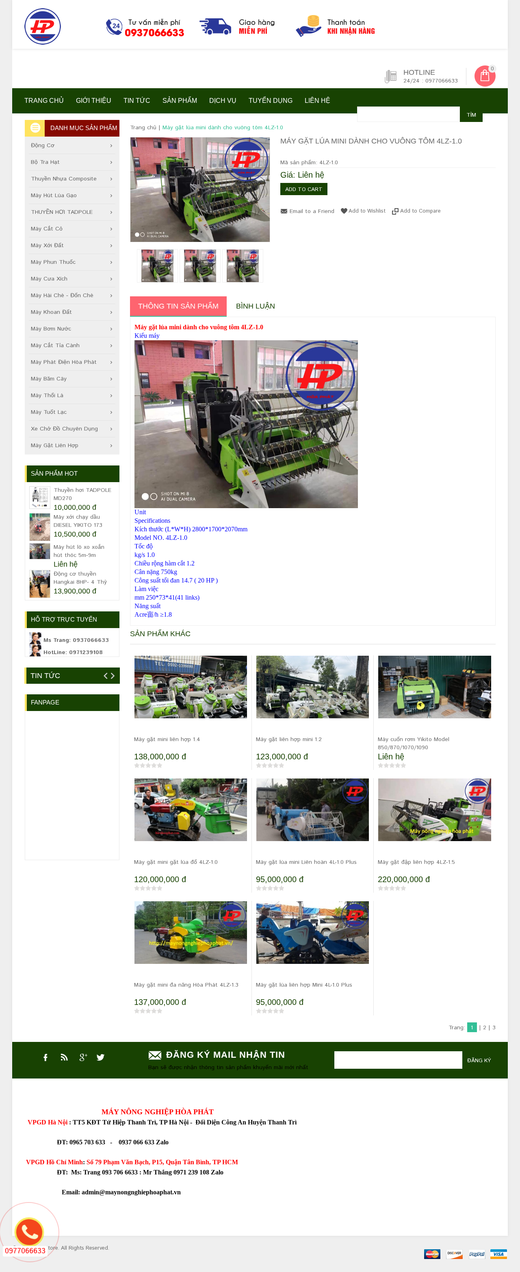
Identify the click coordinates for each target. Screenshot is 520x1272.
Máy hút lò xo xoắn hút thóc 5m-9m (79, 551)
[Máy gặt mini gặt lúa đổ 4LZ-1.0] (190, 816)
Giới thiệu (93, 100)
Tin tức (137, 100)
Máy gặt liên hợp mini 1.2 (289, 739)
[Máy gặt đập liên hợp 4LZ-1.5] (434, 820)
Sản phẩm (179, 100)
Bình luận (255, 306)
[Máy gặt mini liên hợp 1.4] (190, 697)
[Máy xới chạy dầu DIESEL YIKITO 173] (39, 527)
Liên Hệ (317, 100)
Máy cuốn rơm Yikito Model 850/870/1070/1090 (413, 743)
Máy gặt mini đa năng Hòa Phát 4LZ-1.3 (186, 985)
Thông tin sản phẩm (178, 306)
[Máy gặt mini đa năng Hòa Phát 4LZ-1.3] (190, 939)
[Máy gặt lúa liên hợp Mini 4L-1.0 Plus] (312, 943)
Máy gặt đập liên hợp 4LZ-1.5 (416, 862)
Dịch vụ (222, 100)
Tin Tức (45, 676)
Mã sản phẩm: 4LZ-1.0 (309, 163)
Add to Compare (420, 211)
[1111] (217, 28)
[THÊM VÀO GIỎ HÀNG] (142, 726)
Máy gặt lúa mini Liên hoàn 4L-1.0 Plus (306, 862)
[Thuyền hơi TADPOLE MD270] (39, 497)
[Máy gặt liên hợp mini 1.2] (312, 697)
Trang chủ (44, 100)
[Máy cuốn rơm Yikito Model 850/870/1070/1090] (434, 693)
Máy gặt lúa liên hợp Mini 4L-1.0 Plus (304, 985)
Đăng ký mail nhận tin (225, 1055)
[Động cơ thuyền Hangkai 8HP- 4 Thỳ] (39, 584)
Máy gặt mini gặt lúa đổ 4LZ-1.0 (176, 862)
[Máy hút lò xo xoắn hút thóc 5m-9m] (39, 551)
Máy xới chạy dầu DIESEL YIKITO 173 (78, 521)
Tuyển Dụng (270, 100)
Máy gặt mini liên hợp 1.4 (167, 739)
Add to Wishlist (367, 211)
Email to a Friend (312, 211)
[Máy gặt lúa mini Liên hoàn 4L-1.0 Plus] (312, 817)
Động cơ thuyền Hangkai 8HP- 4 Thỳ (80, 578)
